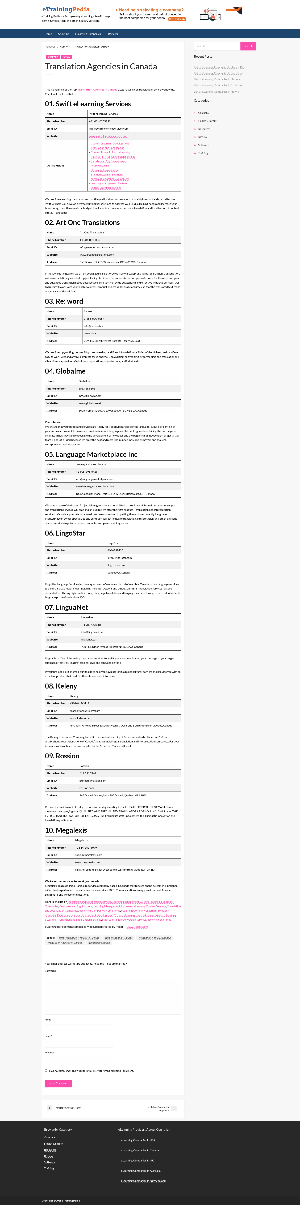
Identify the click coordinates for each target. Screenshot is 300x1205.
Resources (204, 128)
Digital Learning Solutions (106, 187)
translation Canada (99, 942)
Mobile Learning (100, 165)
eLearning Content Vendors (150, 906)
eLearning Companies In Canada (140, 1150)
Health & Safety (207, 120)
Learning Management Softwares (113, 906)
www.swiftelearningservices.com (108, 136)
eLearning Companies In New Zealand (143, 1180)
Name (49, 1019)
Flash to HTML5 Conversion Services (113, 156)
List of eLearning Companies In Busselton (218, 73)
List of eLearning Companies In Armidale (218, 85)
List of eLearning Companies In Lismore (217, 79)
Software (203, 145)
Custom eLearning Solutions (75, 906)
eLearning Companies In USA (138, 1140)
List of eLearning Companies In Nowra (216, 91)
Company (65, 47)
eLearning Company (133, 910)
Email (48, 1036)
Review (66, 57)
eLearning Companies (88, 33)
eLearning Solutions (157, 910)
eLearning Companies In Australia (141, 1170)
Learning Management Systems (130, 901)
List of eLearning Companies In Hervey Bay (219, 67)
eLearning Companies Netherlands (99, 910)
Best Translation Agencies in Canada (79, 937)
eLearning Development (59, 915)
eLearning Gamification (105, 170)
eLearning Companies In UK (137, 1160)
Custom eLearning (124, 915)
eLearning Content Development (110, 178)
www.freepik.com (137, 926)
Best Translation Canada (118, 937)
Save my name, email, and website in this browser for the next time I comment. (91, 1070)
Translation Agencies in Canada (97, 89)
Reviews (113, 33)
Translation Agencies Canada (155, 937)
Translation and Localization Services (89, 901)
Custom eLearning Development (110, 143)
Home (48, 33)
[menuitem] (48, 33)
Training (203, 153)
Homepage (50, 47)
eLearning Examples (159, 919)
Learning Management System (109, 183)
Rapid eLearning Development (109, 161)
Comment (51, 970)
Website (49, 1052)
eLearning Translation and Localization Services (73, 919)
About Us (63, 33)
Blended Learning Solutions (107, 174)
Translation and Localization (107, 147)
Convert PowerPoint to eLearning (111, 152)
